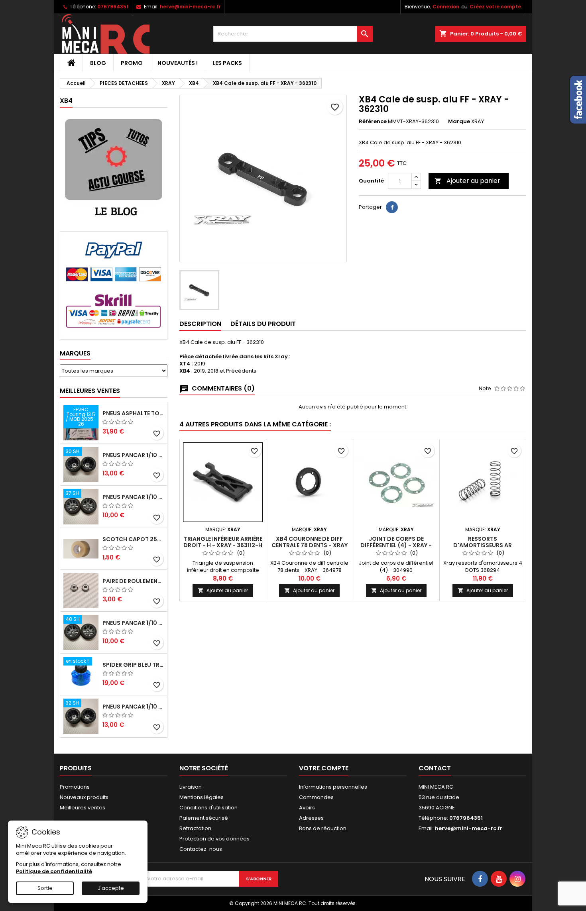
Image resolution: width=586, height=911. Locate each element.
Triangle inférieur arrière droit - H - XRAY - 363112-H (222, 542)
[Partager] (392, 207)
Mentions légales (201, 797)
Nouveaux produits (84, 797)
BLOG (98, 63)
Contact (435, 768)
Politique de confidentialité (54, 871)
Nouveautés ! (177, 63)
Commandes (316, 797)
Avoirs (307, 807)
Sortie (45, 888)
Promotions (75, 787)
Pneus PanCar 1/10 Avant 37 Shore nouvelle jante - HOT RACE (133, 497)
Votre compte (323, 768)
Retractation (195, 828)
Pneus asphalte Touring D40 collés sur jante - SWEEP (133, 413)
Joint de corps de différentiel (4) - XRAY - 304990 (396, 545)
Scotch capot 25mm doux (133, 539)
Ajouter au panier (467, 180)
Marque (459, 121)
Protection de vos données (214, 838)
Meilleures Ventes (90, 390)
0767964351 (112, 6)
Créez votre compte (495, 6)
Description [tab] (200, 323)
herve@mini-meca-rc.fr (190, 6)
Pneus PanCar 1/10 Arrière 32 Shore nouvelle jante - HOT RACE (133, 706)
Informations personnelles (333, 787)
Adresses (311, 818)
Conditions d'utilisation (208, 807)
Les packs (227, 63)
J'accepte (111, 888)
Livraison (190, 787)
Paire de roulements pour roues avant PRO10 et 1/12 (133, 581)
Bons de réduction (322, 828)
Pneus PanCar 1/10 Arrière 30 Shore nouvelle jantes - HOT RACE (133, 455)
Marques (75, 353)
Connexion (446, 6)
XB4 (66, 100)
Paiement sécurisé (203, 818)
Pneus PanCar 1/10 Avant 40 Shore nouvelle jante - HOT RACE (133, 623)
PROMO (132, 63)
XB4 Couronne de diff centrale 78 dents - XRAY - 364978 (309, 545)
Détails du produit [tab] (263, 323)
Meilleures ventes (82, 807)
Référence (373, 121)
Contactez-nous (200, 849)
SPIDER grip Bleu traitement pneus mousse (133, 665)
